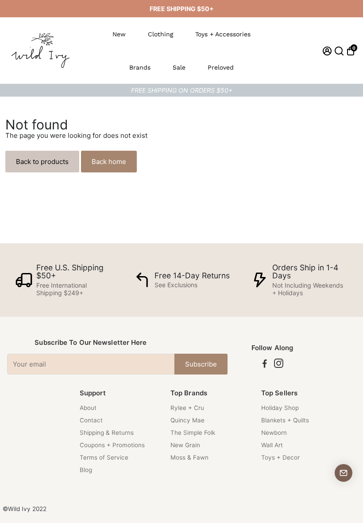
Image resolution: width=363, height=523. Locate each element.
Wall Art (272, 445)
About (88, 407)
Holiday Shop (280, 407)
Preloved (221, 67)
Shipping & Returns (107, 432)
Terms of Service (104, 457)
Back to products (42, 161)
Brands (140, 67)
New (119, 34)
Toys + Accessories (223, 34)
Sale (179, 67)
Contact (91, 420)
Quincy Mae (187, 420)
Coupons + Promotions (112, 445)
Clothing (160, 34)
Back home (109, 161)
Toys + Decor (280, 457)
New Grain (185, 445)
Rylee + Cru (187, 407)
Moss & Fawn (189, 457)
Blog (86, 469)
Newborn (274, 432)
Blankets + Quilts (285, 420)
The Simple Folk (192, 432)
